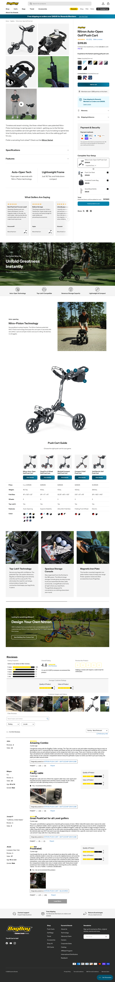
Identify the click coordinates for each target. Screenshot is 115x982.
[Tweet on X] (83, 211)
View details (30, 477)
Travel (32, 9)
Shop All (50, 943)
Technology (65, 933)
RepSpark (64, 958)
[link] (81, 163)
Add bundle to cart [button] (93, 203)
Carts (16, 9)
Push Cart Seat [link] (90, 172)
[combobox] (59, 4)
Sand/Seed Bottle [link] (90, 189)
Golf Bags (50, 933)
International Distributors (69, 954)
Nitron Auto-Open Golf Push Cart (24, 21)
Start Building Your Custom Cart (24, 637)
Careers (63, 940)
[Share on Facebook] (87, 211)
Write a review (97, 39)
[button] (108, 4)
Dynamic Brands (14, 971)
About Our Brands (12, 12)
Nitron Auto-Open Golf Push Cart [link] (96, 160)
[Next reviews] (68, 219)
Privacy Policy (67, 971)
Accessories (42, 9)
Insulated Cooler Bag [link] (92, 180)
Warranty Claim (66, 936)
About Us (64, 929)
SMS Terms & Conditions (92, 971)
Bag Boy (12, 21)
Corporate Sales (66, 943)
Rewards (74, 9)
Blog (81, 9)
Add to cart (93, 84)
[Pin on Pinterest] (91, 211)
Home (7, 21)
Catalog (63, 947)
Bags (23, 9)
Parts (92, 9)
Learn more (87, 104)
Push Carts (50, 929)
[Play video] (22, 105)
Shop (7, 9)
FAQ (87, 9)
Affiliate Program (66, 951)
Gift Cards (50, 947)
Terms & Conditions (78, 971)
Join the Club (83, 16)
